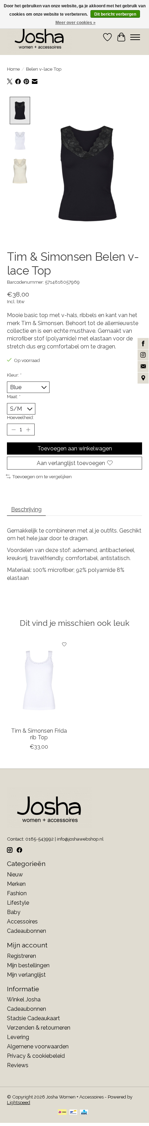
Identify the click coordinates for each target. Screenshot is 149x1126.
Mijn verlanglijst (26, 974)
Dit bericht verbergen (115, 14)
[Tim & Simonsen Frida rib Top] (39, 680)
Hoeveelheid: (20, 417)
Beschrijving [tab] (26, 509)
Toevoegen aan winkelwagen (74, 448)
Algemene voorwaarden (38, 1046)
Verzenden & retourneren (38, 1027)
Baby (13, 912)
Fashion (17, 893)
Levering (18, 1037)
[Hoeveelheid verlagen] (13, 429)
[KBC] (84, 1112)
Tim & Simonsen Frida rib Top (39, 734)
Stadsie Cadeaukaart (33, 1018)
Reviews (17, 1065)
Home (13, 69)
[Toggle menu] (135, 37)
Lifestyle (18, 902)
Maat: (13, 396)
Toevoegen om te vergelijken (42, 476)
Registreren (21, 956)
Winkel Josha (24, 999)
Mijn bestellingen (28, 965)
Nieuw (15, 874)
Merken (16, 884)
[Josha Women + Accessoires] (39, 37)
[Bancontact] (73, 1112)
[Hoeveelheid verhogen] (28, 429)
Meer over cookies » (75, 22)
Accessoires (22, 921)
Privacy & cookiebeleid (36, 1056)
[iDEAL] (62, 1112)
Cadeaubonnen (26, 931)
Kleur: (14, 375)
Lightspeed (18, 1102)
